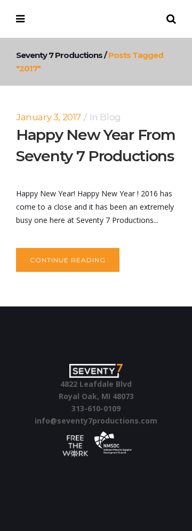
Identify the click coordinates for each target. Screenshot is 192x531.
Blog (110, 117)
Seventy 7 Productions (59, 55)
